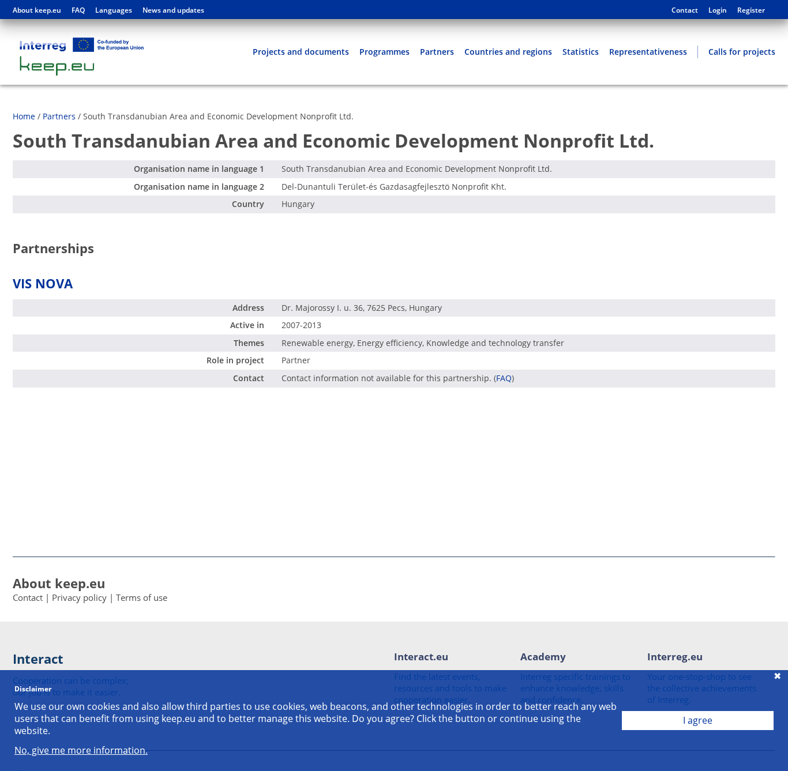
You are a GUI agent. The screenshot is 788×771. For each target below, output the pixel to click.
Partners (437, 51)
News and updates (173, 10)
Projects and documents (301, 51)
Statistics (580, 51)
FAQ (78, 10)
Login (717, 10)
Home (24, 116)
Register (751, 10)
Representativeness (648, 51)
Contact (684, 10)
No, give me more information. (81, 750)
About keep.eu (37, 10)
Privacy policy (79, 597)
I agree (697, 720)
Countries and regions (508, 51)
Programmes (384, 51)
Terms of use (141, 597)
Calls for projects (741, 51)
